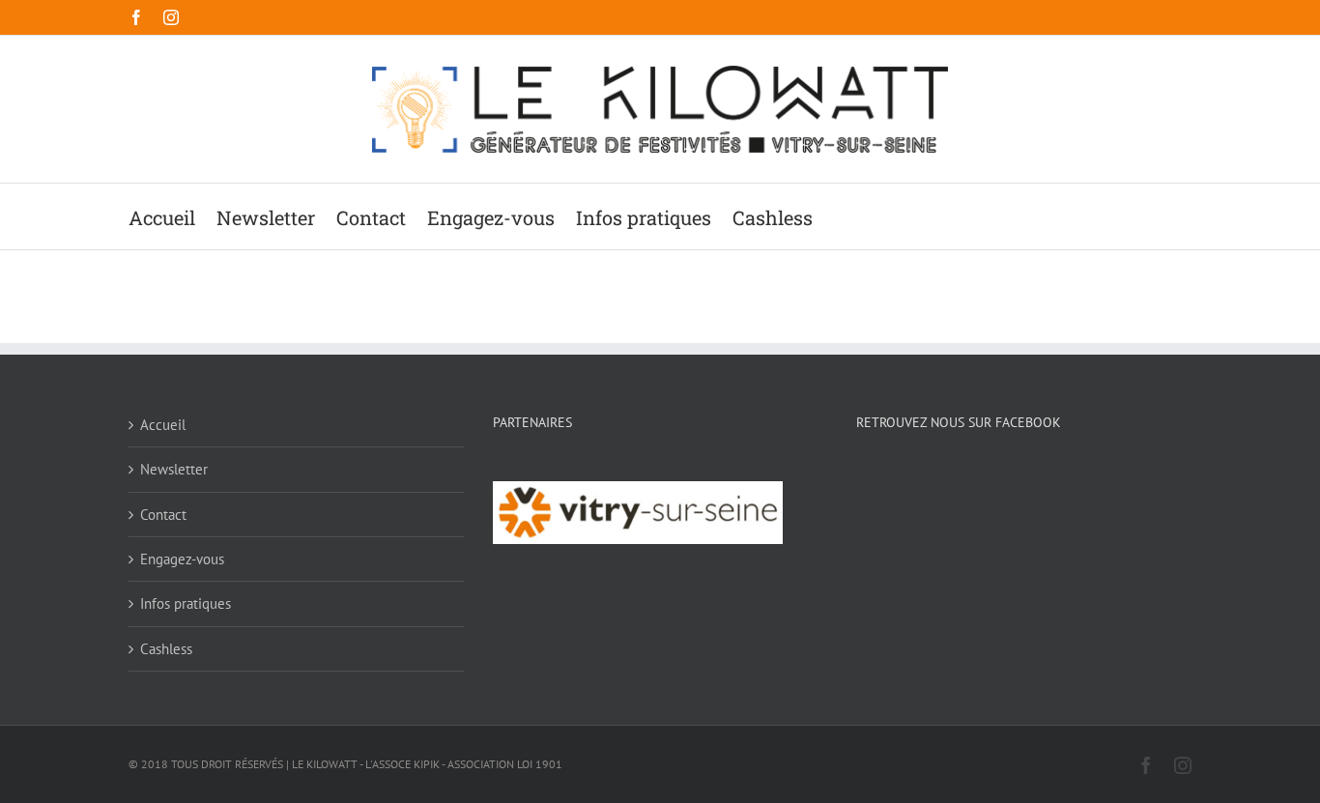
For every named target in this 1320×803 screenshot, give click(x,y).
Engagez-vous (182, 559)
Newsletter (174, 469)
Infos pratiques (185, 603)
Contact (163, 514)
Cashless (166, 649)
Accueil (163, 425)
